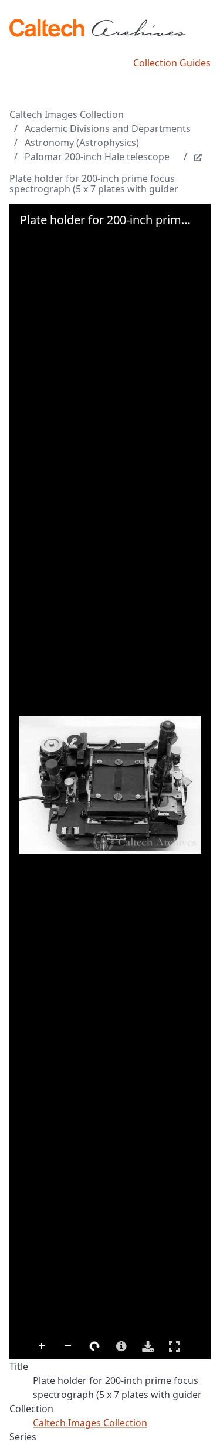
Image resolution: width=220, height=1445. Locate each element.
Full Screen (174, 1346)
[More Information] (121, 1346)
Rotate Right (95, 1346)
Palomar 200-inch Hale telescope (97, 156)
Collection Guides (172, 62)
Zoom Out (68, 1346)
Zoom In (42, 1346)
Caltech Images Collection (66, 114)
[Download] (148, 1346)
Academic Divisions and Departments (108, 128)
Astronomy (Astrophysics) (82, 142)
